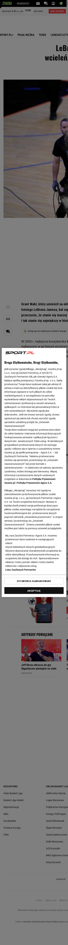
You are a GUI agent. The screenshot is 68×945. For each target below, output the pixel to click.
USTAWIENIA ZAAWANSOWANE (34, 581)
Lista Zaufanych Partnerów (20, 569)
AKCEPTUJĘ (33, 590)
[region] (34, 472)
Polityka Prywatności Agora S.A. (34, 482)
